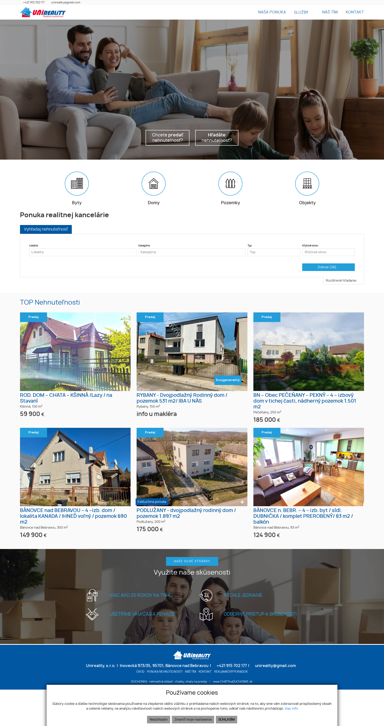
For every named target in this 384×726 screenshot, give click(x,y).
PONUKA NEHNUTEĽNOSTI (164, 671)
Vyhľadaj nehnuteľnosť (46, 229)
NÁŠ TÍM (330, 12)
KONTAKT (355, 12)
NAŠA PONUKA (272, 12)
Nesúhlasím (159, 719)
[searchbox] (82, 252)
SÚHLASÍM (226, 719)
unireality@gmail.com (65, 2)
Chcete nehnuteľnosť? (167, 138)
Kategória (144, 245)
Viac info (291, 708)
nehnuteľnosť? (217, 138)
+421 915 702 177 (34, 2)
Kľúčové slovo (310, 245)
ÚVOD (140, 671)
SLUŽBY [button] (301, 12)
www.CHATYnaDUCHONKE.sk (232, 681)
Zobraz (327, 267)
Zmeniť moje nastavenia (193, 719)
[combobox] (82, 252)
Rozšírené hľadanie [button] (341, 280)
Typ (250, 245)
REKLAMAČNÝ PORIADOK (231, 671)
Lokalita (33, 245)
